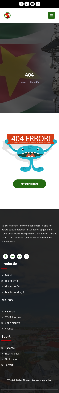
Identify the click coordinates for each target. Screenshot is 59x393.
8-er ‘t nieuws (12, 322)
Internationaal (12, 353)
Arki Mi (8, 275)
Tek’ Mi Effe (11, 280)
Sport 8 (9, 364)
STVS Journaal (13, 317)
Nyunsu (9, 328)
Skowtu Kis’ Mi (13, 286)
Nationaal (10, 311)
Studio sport (11, 359)
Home (23, 82)
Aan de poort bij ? (14, 292)
